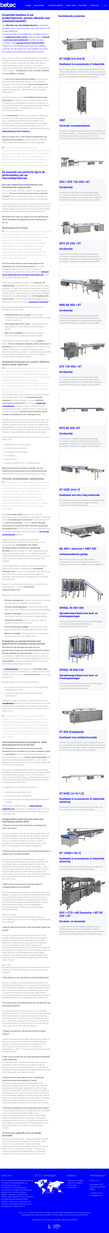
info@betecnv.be (96, 1195)
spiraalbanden (8, 703)
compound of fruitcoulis (38, 302)
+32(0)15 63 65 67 (97, 1193)
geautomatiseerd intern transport (16, 131)
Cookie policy (72, 1187)
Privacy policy (72, 1185)
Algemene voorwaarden (75, 1180)
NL (106, 5)
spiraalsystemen (11, 669)
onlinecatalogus (35, 806)
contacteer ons (8, 809)
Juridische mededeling (75, 1183)
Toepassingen (55, 5)
